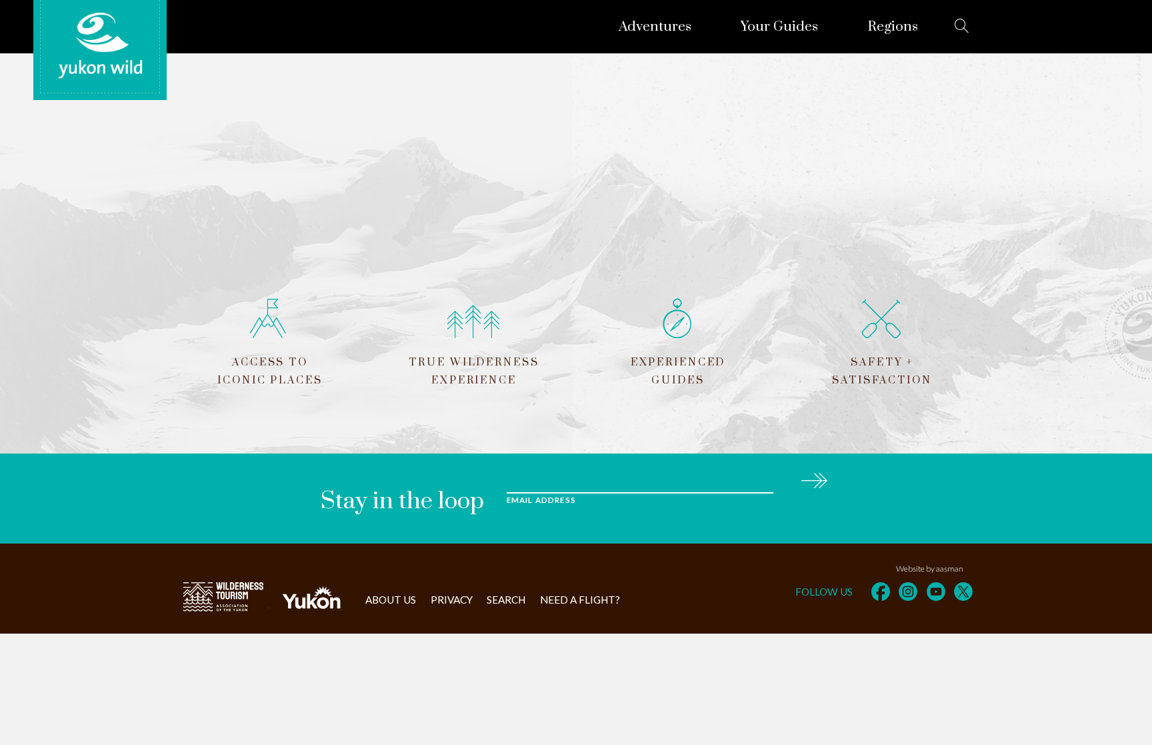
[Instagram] (908, 591)
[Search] (962, 26)
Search (506, 600)
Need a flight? (580, 600)
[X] (963, 591)
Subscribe (813, 479)
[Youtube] (936, 591)
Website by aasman (929, 569)
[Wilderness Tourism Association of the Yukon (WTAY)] (223, 608)
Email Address (541, 500)
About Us (390, 600)
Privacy (452, 600)
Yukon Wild (100, 46)
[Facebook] (880, 591)
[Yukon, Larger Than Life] (311, 608)
